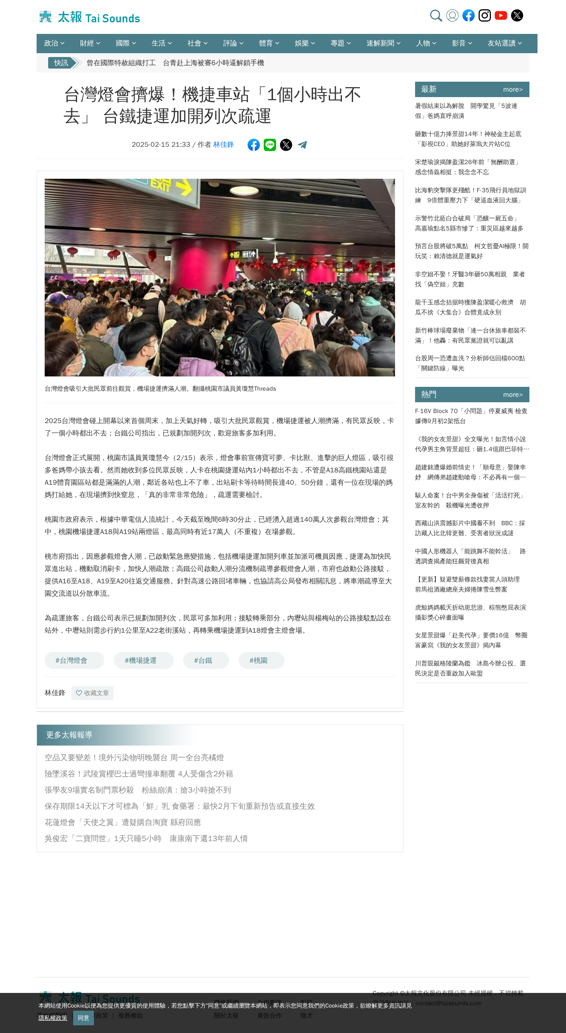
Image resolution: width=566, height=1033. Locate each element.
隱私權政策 (53, 1018)
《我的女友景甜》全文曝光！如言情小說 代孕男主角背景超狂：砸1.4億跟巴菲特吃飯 (472, 444)
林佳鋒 (223, 144)
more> (513, 89)
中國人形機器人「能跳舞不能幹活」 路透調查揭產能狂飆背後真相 (470, 556)
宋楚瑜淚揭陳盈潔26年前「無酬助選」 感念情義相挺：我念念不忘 (471, 167)
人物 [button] (423, 43)
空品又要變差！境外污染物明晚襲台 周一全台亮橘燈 (134, 758)
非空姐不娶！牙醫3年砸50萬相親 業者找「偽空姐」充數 (470, 279)
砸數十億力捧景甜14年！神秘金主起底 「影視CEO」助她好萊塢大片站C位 (471, 139)
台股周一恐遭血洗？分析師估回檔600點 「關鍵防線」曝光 (472, 363)
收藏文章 (96, 693)
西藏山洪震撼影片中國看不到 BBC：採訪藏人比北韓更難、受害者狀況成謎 (470, 528)
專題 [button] (338, 43)
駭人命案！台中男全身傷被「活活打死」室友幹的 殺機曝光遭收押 (470, 500)
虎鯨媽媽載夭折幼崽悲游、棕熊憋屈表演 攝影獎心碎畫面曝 (472, 612)
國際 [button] (123, 43)
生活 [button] (159, 43)
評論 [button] (230, 43)
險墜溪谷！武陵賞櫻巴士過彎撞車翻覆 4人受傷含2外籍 (139, 774)
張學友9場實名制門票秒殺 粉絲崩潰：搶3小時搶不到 (138, 790)
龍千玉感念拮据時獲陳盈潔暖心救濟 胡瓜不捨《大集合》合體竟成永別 (470, 307)
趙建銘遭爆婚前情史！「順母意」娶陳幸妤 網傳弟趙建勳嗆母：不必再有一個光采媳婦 (470, 473)
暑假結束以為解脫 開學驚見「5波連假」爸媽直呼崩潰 (466, 111)
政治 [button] (51, 43)
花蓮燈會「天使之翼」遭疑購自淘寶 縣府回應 (123, 822)
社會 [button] (194, 43)
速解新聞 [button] (380, 43)
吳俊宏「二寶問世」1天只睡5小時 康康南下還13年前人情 (146, 838)
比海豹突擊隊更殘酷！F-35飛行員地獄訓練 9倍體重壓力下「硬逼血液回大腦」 (470, 195)
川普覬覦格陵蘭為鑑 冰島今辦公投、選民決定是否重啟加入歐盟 (470, 668)
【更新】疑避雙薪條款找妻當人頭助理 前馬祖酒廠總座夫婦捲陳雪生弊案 (470, 584)
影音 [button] (459, 43)
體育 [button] (266, 43)
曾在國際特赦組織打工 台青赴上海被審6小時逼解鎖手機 (175, 63)
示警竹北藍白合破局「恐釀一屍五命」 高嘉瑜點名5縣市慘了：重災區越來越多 (470, 223)
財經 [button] (87, 43)
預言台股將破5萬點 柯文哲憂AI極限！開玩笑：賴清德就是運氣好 (472, 251)
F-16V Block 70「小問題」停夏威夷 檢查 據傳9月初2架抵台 (471, 416)
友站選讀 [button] (502, 43)
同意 (83, 1018)
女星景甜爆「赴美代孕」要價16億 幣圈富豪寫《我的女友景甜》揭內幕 (471, 640)
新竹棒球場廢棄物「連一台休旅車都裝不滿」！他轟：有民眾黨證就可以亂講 (470, 335)
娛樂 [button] (302, 43)
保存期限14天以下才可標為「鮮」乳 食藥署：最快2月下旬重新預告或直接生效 (180, 806)
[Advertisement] (107, 914)
